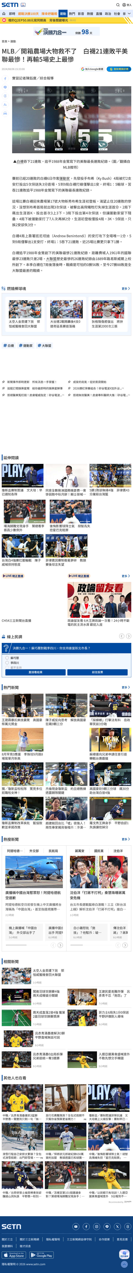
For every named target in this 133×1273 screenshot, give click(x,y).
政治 (108, 13)
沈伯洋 (118, 850)
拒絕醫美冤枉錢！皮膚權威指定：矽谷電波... (34, 395)
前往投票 (97, 672)
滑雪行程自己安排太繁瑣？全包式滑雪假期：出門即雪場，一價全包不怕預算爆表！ (22, 1155)
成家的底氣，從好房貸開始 (89, 382)
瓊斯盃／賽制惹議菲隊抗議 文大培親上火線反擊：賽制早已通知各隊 (108, 1117)
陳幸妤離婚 (49, 13)
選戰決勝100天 (28, 13)
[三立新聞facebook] (86, 1226)
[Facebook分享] (5, 78)
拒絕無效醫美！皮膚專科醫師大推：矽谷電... (100, 395)
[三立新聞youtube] (76, 1226)
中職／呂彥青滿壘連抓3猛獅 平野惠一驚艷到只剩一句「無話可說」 (22, 1117)
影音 (81, 13)
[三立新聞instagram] (96, 1226)
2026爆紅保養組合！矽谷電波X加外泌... (97, 388)
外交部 (34, 850)
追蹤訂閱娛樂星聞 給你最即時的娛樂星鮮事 (35, 388)
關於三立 (7, 1239)
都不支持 (16, 667)
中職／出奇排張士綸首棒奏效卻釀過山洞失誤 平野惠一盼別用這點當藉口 (22, 1194)
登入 (129, 5)
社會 (117, 13)
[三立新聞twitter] (117, 1226)
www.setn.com (35, 1264)
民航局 (53, 850)
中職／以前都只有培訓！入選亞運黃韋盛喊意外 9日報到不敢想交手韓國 (108, 1194)
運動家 (64, 178)
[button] (118, 5)
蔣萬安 (79, 850)
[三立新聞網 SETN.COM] (4, 13)
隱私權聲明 (53, 1239)
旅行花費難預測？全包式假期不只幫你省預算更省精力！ (65, 1117)
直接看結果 (35, 672)
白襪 (20, 161)
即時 (12, 13)
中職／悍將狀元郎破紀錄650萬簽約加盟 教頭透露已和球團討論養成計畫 (65, 1155)
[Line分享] (5, 87)
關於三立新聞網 (29, 1239)
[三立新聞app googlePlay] (41, 1255)
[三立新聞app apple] (14, 1255)
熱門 (72, 13)
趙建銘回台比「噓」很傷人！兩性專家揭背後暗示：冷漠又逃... (66, 825)
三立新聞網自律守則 (79, 1239)
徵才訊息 (25, 1246)
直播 (99, 13)
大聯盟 (51, 258)
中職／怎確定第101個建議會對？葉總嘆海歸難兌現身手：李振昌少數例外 (65, 1194)
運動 (63, 13)
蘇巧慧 (15, 658)
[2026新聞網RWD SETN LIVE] (23, 5)
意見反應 (122, 1239)
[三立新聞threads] (128, 1226)
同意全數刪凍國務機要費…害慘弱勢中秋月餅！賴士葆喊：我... (66, 492)
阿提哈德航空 (15, 850)
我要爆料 (7, 1246)
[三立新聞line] (107, 1226)
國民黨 (99, 850)
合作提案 (104, 1239)
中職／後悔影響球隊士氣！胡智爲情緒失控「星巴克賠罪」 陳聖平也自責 (108, 1155)
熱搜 (90, 13)
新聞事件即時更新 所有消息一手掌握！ (32, 382)
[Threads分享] (5, 96)
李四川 (15, 662)
